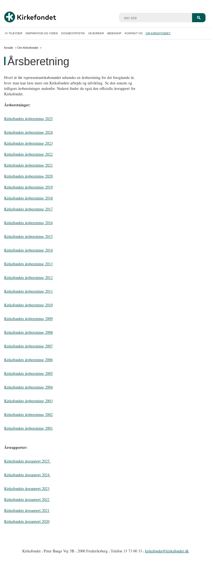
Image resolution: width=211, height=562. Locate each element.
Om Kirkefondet (158, 33)
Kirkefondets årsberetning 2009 (28, 318)
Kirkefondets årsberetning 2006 (28, 359)
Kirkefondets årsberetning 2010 (28, 304)
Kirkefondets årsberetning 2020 (28, 176)
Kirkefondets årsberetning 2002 (28, 414)
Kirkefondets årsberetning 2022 (28, 154)
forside (8, 47)
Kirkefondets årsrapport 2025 (27, 461)
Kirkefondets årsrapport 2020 (26, 521)
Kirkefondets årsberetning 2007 (28, 346)
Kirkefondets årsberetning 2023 (28, 143)
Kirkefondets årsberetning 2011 (28, 291)
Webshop (114, 33)
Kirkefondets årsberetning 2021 (28, 165)
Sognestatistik (73, 33)
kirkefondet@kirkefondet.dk (167, 551)
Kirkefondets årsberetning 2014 (28, 250)
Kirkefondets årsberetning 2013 (28, 263)
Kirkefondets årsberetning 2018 (28, 198)
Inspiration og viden (42, 33)
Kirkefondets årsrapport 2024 (27, 474)
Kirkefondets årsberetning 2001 (28, 428)
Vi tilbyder (13, 33)
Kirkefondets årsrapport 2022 (26, 499)
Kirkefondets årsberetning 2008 (28, 332)
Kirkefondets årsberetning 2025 (28, 118)
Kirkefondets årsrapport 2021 (26, 510)
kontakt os (134, 33)
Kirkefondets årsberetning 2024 (28, 132)
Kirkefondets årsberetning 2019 (28, 187)
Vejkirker (96, 33)
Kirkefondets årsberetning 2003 (28, 400)
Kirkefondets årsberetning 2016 (28, 222)
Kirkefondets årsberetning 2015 (28, 236)
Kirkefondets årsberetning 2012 (28, 277)
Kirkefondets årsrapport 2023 (26, 488)
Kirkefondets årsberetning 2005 (28, 373)
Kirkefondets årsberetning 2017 (28, 209)
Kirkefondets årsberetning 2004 (28, 387)
